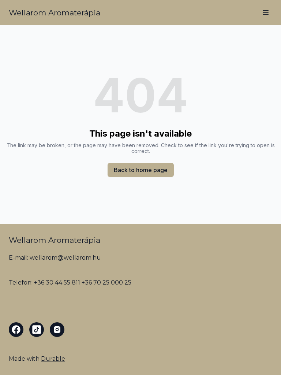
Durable (53, 358)
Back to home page (141, 170)
